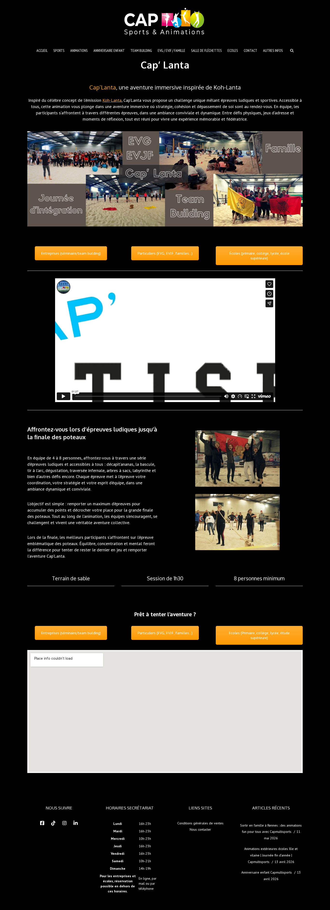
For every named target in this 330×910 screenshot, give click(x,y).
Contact (250, 50)
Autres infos (273, 50)
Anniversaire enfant (109, 50)
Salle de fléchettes (206, 50)
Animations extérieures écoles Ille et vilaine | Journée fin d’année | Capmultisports (271, 855)
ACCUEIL (42, 50)
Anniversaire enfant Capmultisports (266, 872)
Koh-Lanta (112, 100)
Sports (59, 50)
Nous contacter (200, 829)
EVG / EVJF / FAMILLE (171, 50)
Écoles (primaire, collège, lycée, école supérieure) (259, 255)
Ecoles (233, 50)
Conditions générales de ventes (200, 823)
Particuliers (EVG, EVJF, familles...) (165, 253)
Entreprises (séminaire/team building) (71, 253)
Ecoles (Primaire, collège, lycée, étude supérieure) (259, 635)
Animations (79, 50)
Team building (141, 50)
